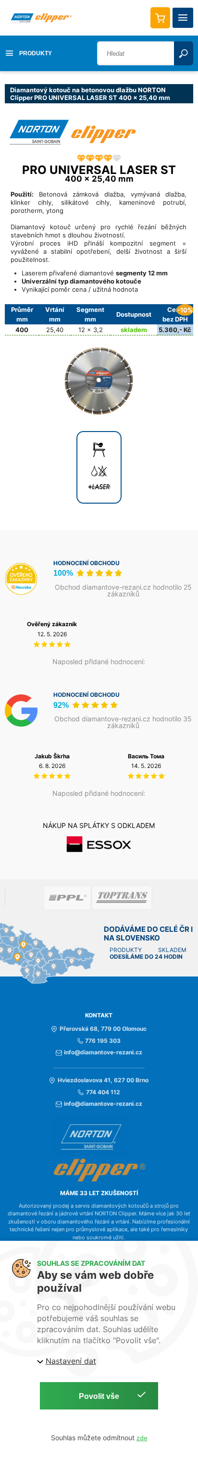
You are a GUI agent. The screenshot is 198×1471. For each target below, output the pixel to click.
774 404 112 (103, 1092)
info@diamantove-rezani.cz (103, 1052)
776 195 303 (103, 1041)
